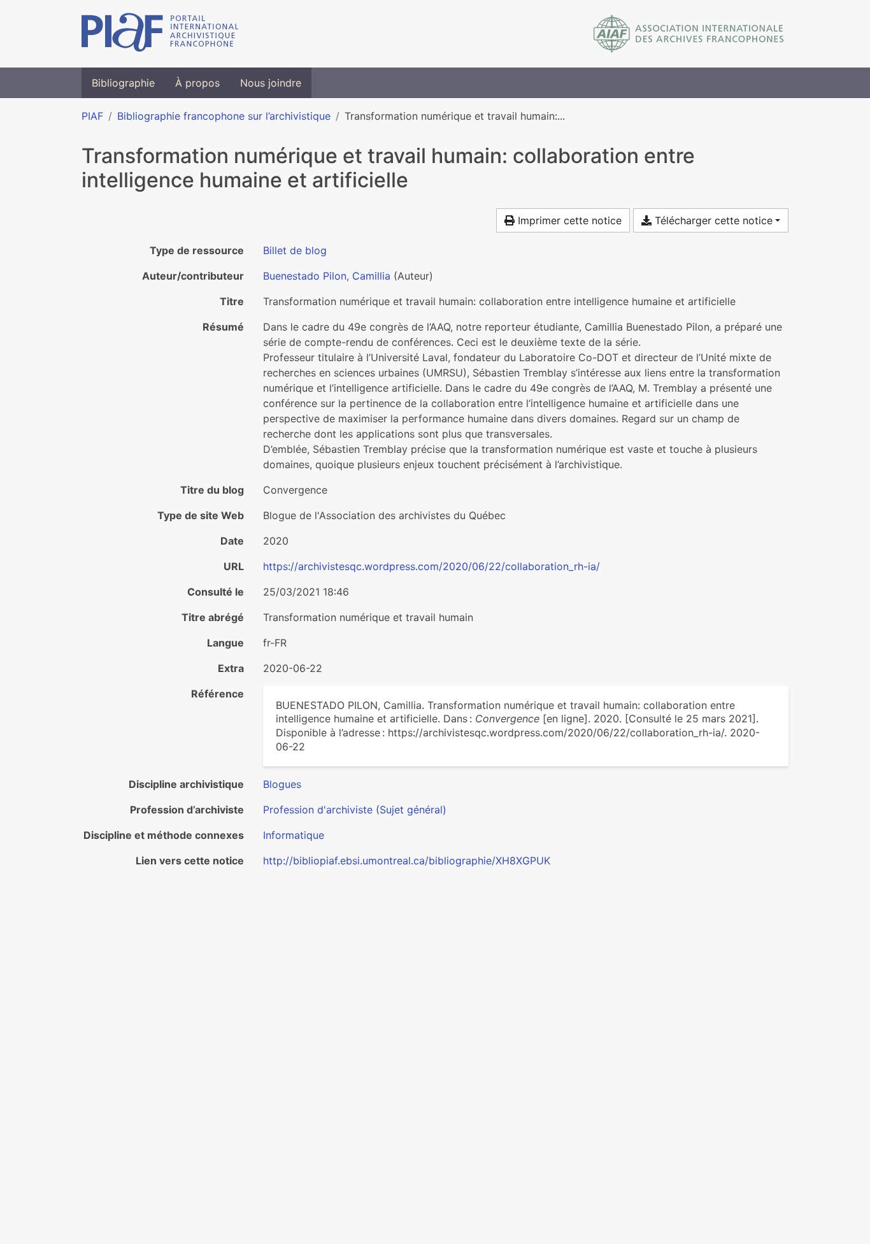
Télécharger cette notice (712, 220)
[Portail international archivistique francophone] (160, 34)
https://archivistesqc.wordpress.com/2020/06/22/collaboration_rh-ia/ (431, 566)
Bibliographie (123, 82)
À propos (197, 82)
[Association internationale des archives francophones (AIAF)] (688, 34)
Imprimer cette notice (568, 220)
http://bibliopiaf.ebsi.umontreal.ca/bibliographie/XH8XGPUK (406, 860)
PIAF (92, 116)
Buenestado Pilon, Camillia (326, 275)
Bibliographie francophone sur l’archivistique (224, 116)
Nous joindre (270, 82)
